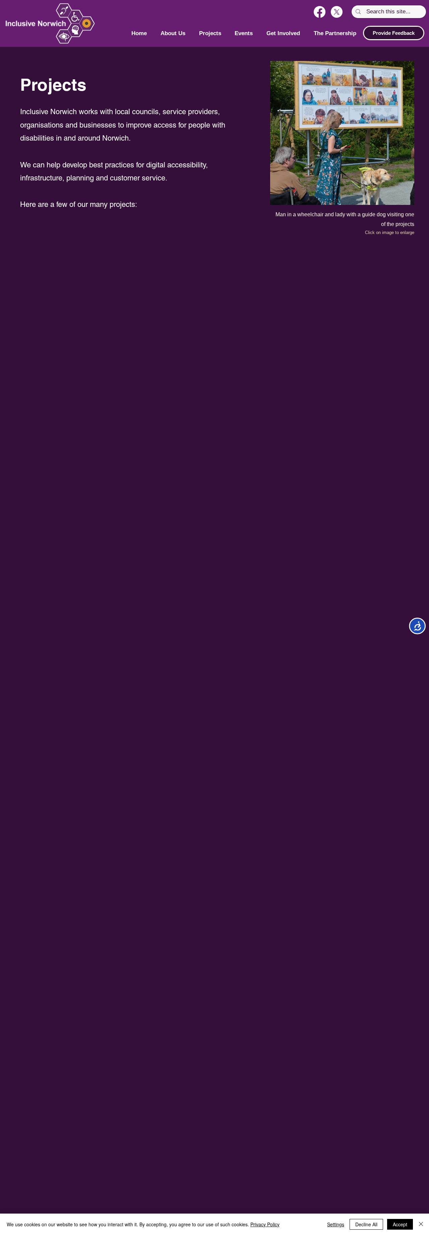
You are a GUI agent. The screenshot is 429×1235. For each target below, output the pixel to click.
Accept (400, 1224)
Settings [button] (335, 1224)
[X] (337, 12)
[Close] (421, 1224)
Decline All (366, 1224)
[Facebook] (319, 12)
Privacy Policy (265, 1224)
